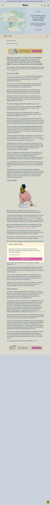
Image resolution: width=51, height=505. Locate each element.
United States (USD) (15, 254)
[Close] (42, 244)
